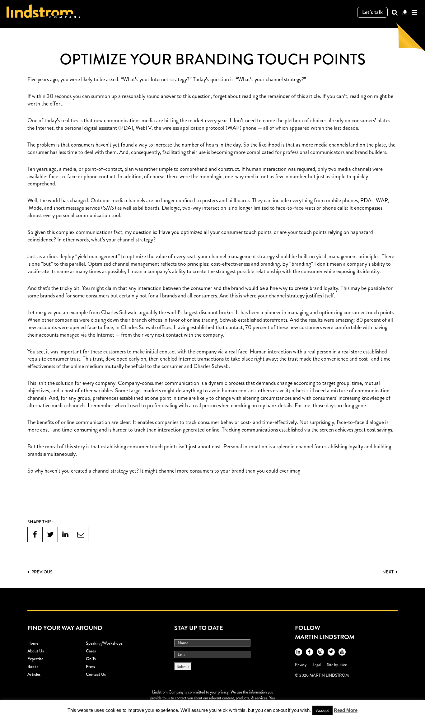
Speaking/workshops (104, 643)
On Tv (91, 659)
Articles (33, 674)
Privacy (300, 665)
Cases (91, 651)
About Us (35, 651)
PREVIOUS (41, 572)
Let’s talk (372, 12)
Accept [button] (322, 710)
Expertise (35, 659)
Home (32, 643)
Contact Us (96, 674)
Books (32, 666)
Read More (345, 710)
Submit (183, 666)
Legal (317, 665)
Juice (343, 665)
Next (388, 572)
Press (90, 666)
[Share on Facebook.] (35, 534)
